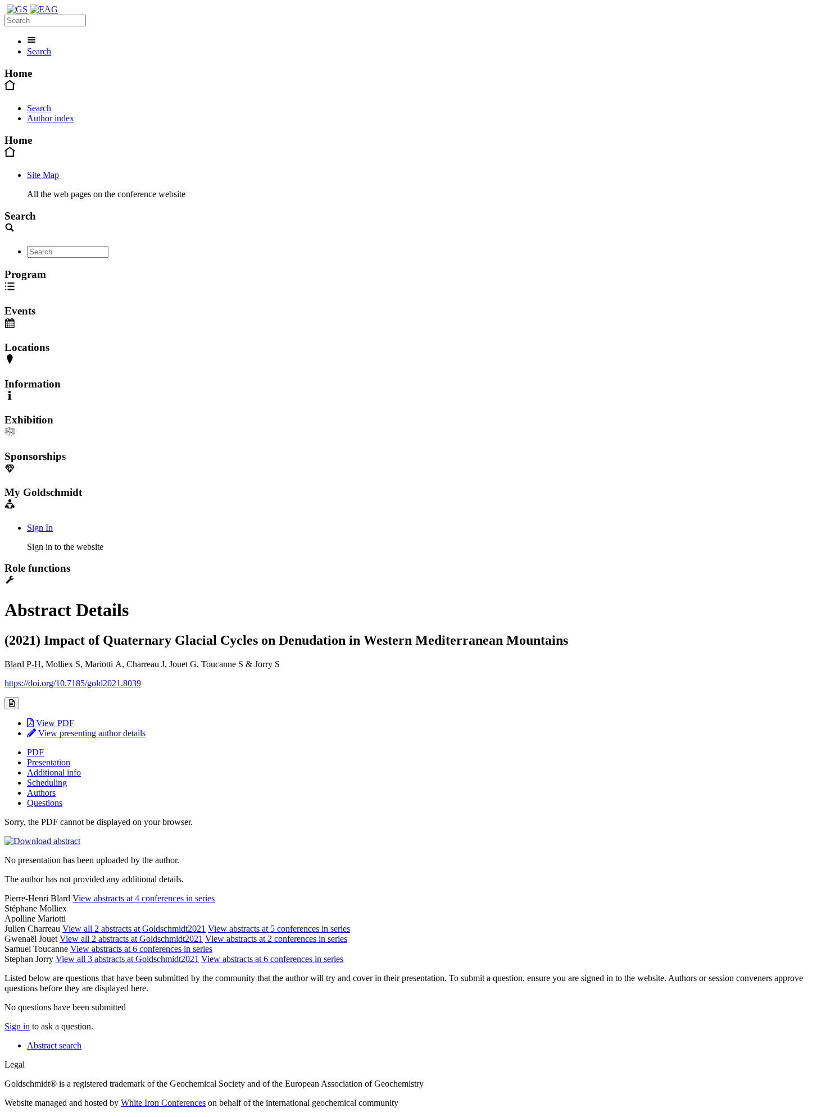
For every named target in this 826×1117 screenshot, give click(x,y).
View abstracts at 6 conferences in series (141, 949)
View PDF (54, 723)
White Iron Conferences (163, 1102)
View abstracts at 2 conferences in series (276, 938)
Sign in (17, 1026)
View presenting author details (91, 733)
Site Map (43, 175)
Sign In (40, 527)
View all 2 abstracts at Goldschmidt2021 (134, 928)
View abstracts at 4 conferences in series (143, 898)
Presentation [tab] (48, 762)
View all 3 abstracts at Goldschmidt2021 (127, 959)
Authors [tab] (41, 792)
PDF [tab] (35, 752)
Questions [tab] (44, 803)
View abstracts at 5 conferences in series (279, 928)
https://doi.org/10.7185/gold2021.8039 (72, 683)
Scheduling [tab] (47, 782)
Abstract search (54, 1045)
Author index (50, 118)
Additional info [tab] (54, 772)
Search (39, 51)
